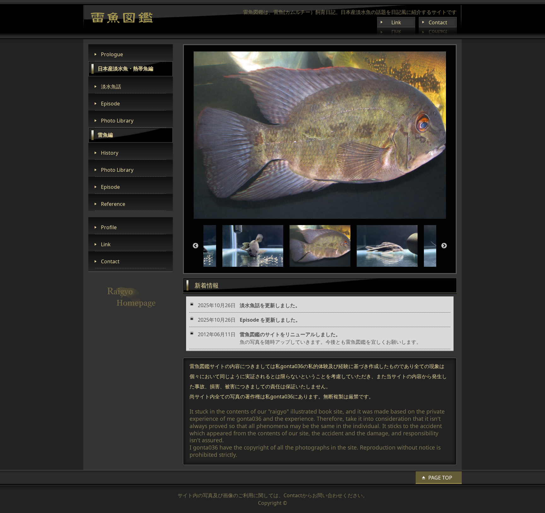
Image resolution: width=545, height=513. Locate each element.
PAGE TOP (440, 477)
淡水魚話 (111, 86)
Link (396, 22)
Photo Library (117, 120)
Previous (195, 246)
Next (444, 246)
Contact (438, 22)
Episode (110, 103)
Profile (109, 227)
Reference (113, 203)
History (109, 152)
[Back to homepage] (121, 17)
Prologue (112, 54)
